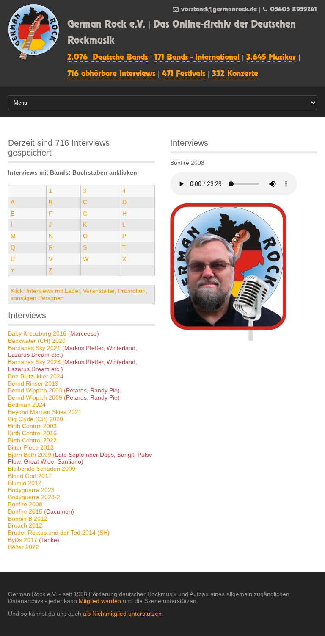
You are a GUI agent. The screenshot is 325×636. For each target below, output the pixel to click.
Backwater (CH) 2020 (37, 340)
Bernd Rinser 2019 (33, 383)
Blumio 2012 (24, 483)
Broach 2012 (25, 525)
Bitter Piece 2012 (31, 447)
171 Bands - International (197, 57)
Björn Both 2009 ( (80, 458)
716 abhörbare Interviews (111, 74)
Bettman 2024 (27, 404)
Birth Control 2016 (32, 433)
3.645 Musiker (271, 57)
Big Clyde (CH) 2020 (35, 419)
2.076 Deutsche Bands (107, 57)
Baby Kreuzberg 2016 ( (53, 333)
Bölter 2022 (23, 547)
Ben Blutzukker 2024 (35, 376)
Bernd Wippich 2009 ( (64, 397)
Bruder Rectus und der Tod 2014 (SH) (59, 532)
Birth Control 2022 (32, 440)
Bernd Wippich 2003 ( (64, 390)
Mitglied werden (100, 600)
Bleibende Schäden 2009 (41, 468)
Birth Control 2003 (32, 425)
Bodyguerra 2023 (31, 489)
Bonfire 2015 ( (41, 511)
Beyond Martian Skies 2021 (45, 411)
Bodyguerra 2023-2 (34, 497)
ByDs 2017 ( (33, 539)
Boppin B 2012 (27, 518)
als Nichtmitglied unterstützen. (123, 613)
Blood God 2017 (30, 475)
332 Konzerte (235, 74)
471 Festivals (183, 74)
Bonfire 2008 (25, 504)
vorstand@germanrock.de (219, 9)
